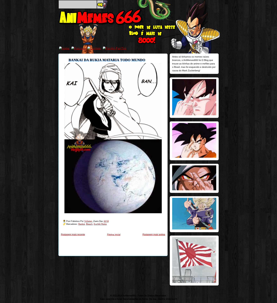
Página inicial (113, 234)
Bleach (89, 224)
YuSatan (88, 221)
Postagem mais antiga (154, 234)
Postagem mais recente (73, 234)
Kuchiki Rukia (100, 224)
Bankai (81, 224)
